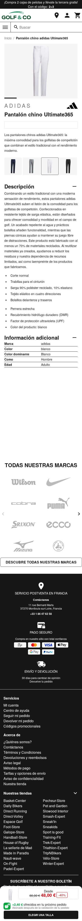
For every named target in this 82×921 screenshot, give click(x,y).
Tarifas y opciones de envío (24, 773)
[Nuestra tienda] (56, 15)
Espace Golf (13, 821)
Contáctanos (41, 599)
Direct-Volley (13, 816)
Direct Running (15, 811)
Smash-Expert (54, 816)
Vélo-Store (51, 858)
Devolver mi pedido (18, 720)
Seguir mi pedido (16, 715)
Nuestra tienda (14, 783)
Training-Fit (52, 837)
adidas (17, 105)
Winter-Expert (53, 863)
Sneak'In (49, 821)
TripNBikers (52, 852)
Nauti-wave (12, 858)
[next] (79, 514)
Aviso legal (12, 762)
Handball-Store (15, 837)
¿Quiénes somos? (17, 741)
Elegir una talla (41, 915)
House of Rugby (16, 842)
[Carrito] (77, 15)
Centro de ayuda (16, 710)
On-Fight (10, 863)
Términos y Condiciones (22, 752)
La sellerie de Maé (17, 847)
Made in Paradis (16, 852)
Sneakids (50, 826)
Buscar (24, 27)
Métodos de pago (16, 768)
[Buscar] (16, 27)
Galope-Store (13, 832)
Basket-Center (14, 800)
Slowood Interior (55, 811)
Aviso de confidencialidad (23, 778)
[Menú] (5, 27)
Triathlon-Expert (55, 847)
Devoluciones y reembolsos (25, 757)
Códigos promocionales (21, 726)
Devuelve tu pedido (41, 681)
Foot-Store (11, 826)
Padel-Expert (13, 868)
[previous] (3, 514)
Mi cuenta (11, 705)
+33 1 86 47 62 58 (41, 614)
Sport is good (53, 832)
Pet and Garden (55, 805)
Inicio (8, 38)
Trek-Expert (52, 842)
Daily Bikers (12, 805)
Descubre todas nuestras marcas (41, 562)
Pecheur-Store (54, 800)
